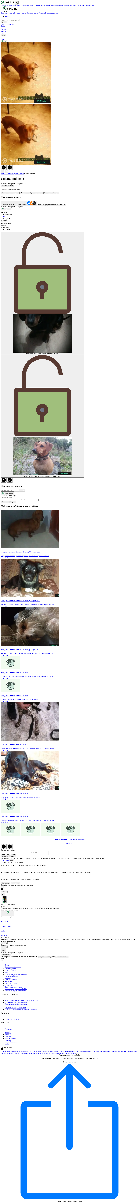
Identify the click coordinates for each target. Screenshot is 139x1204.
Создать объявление (8, 24)
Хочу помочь (16, 883)
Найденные (15, 174)
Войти (3, 26)
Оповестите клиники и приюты (16, 1002)
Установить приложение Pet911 (16, 989)
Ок (2, 887)
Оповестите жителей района (15, 1006)
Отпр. (22, 490)
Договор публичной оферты (119, 1051)
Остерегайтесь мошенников (48, 13)
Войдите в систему (45, 957)
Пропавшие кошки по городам (67, 1053)
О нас (92, 5)
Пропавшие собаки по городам (46, 1053)
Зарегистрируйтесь (62, 957)
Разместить (5, 860)
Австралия (8, 1029)
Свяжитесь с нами (55, 5)
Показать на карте (7, 185)
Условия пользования (101, 1051)
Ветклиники (17, 5)
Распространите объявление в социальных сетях (22, 1000)
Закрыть (12, 502)
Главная (3, 5)
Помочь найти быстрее (51, 193)
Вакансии (80, 5)
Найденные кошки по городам (24, 1053)
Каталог (9, 5)
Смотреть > (69, 843)
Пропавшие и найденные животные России (16, 1051)
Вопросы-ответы (27, 5)
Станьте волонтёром (69, 5)
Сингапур (8, 1036)
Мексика (8, 1034)
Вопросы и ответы (7, 13)
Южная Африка (10, 1038)
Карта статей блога (11, 976)
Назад (12, 860)
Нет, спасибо (6, 883)
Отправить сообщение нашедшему (31, 193)
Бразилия (8, 1031)
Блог (47, 5)
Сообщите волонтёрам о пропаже (16, 1004)
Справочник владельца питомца (16, 974)
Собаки (21, 174)
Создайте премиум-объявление (15, 1008)
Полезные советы (20, 13)
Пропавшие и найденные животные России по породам (51, 1051)
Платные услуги (39, 5)
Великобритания (10, 1042)
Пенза (9, 174)
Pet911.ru (4, 174)
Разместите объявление (13, 967)
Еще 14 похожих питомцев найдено (69, 839)
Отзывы (87, 5)
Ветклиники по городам (13, 987)
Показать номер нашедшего (10, 193)
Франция (8, 1033)
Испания (8, 1040)
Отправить (5, 502)
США (7, 1044)
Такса (3, 216)
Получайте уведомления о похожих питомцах (21, 1009)
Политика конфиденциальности (82, 1051)
